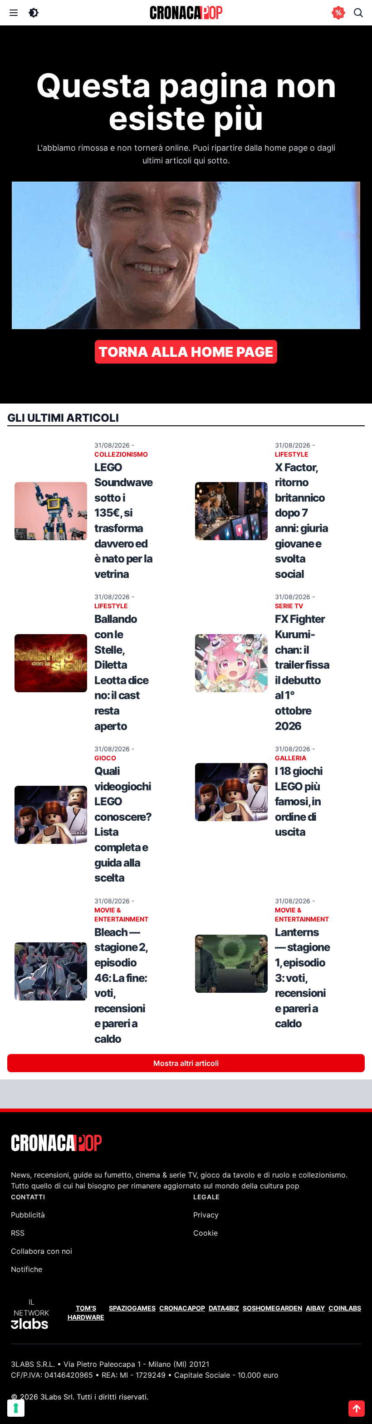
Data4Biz (224, 1308)
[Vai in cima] (356, 1408)
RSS (17, 1232)
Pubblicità (28, 1214)
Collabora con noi (41, 1251)
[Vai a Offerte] (338, 13)
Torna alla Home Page (186, 352)
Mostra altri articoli (186, 1063)
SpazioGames (132, 1308)
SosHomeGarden (272, 1308)
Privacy (206, 1214)
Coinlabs (344, 1308)
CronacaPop (182, 1308)
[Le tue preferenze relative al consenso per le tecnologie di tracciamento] (15, 1408)
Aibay (315, 1308)
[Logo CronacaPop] (186, 13)
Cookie (205, 1232)
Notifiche (26, 1269)
